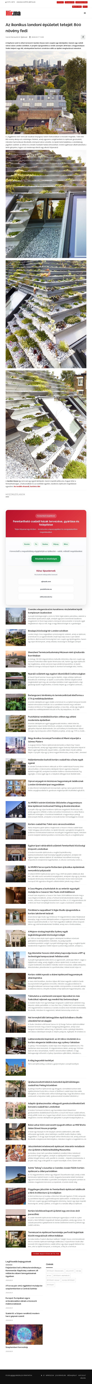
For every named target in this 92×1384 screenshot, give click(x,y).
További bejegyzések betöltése (46, 1254)
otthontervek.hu (46, 597)
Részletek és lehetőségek (46, 559)
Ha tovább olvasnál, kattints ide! (27, 486)
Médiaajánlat (72, 1375)
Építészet (24, 37)
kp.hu (49, 1275)
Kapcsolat (82, 1375)
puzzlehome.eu (46, 589)
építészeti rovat (53, 1280)
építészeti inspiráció (62, 1275)
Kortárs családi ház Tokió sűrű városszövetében (51, 824)
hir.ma (78, 1271)
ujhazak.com (46, 581)
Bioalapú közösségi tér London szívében (48, 631)
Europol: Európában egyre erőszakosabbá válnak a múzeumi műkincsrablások (21, 1301)
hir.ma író (14, 37)
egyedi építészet (68, 1280)
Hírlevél (83, 1378)
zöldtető (70, 1271)
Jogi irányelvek (60, 1375)
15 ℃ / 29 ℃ (11, 2)
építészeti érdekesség (55, 1271)
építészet (50, 1285)
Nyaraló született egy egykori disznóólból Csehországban (56, 674)
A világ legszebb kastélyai (41, 1060)
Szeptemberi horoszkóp (17, 1347)
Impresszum (50, 1375)
